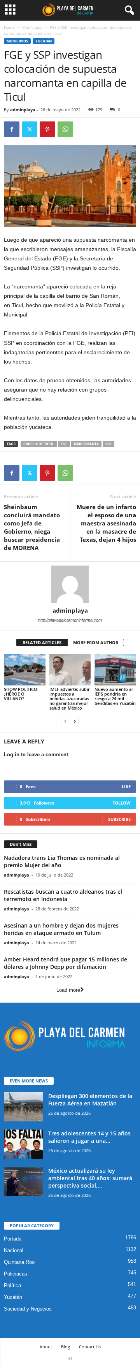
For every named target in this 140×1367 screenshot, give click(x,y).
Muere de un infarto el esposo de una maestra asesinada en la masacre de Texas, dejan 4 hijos (106, 523)
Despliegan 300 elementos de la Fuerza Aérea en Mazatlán (90, 1099)
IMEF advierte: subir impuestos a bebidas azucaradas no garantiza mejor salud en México (69, 698)
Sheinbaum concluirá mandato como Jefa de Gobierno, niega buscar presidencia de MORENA (32, 527)
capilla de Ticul (38, 443)
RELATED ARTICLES (42, 642)
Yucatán (43, 41)
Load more (68, 990)
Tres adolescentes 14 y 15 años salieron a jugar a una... (89, 1137)
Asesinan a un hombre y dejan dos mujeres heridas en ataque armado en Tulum (61, 929)
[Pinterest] (47, 129)
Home (9, 27)
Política (12, 1285)
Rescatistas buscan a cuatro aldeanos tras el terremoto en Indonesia (63, 895)
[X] (29, 129)
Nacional (13, 1250)
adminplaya (22, 109)
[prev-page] (65, 721)
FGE (64, 443)
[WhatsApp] (65, 129)
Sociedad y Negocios (28, 1309)
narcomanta (86, 443)
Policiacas (15, 1274)
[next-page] (75, 721)
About (46, 1346)
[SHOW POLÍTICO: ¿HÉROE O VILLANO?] (25, 669)
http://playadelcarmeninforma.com (70, 620)
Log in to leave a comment (36, 754)
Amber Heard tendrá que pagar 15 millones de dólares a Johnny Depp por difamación (65, 963)
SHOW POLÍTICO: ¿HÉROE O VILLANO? (21, 693)
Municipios (32, 27)
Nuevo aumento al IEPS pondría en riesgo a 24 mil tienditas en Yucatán (115, 696)
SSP (108, 443)
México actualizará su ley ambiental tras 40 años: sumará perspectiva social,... (90, 1178)
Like (126, 786)
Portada (12, 1239)
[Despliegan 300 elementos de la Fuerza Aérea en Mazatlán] (23, 1106)
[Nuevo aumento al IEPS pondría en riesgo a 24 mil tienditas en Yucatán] (115, 669)
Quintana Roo (19, 1262)
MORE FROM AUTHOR (95, 642)
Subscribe (119, 819)
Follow (121, 803)
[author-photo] (70, 584)
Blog (65, 1346)
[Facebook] (11, 129)
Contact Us (90, 1346)
